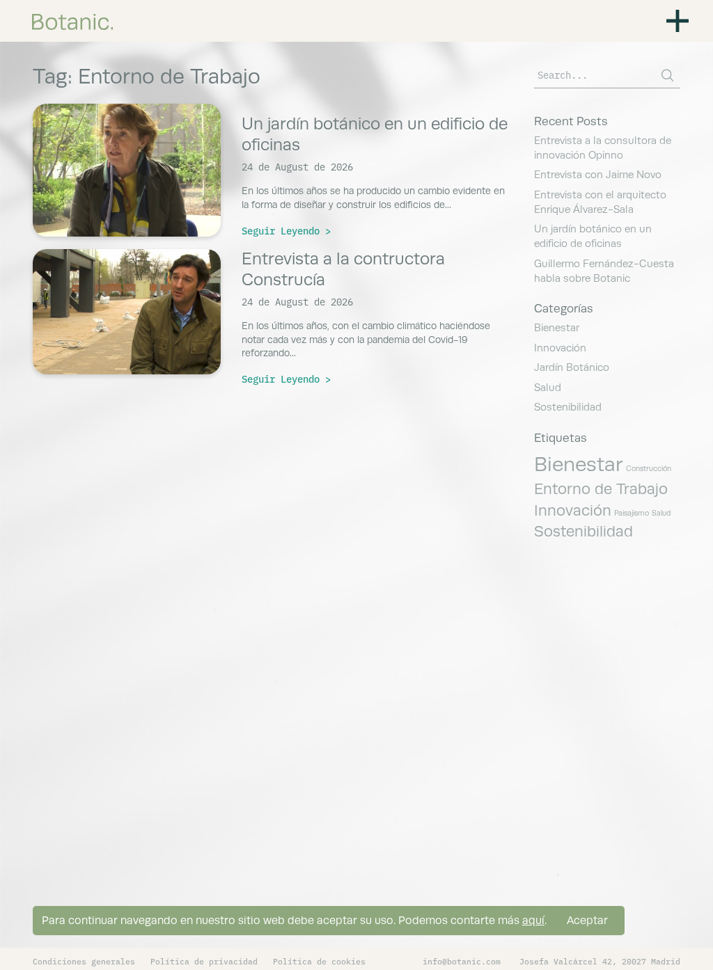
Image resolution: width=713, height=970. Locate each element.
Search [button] (667, 75)
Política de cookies (319, 961)
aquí (533, 920)
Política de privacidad (204, 961)
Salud (547, 387)
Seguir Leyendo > (286, 230)
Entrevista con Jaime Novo (597, 174)
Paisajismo (631, 513)
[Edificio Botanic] (72, 20)
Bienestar (556, 327)
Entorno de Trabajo (601, 488)
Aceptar (587, 920)
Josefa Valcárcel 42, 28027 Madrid (599, 961)
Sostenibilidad (568, 407)
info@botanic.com (462, 961)
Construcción (648, 468)
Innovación (560, 347)
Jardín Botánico (571, 367)
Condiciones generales (84, 961)
